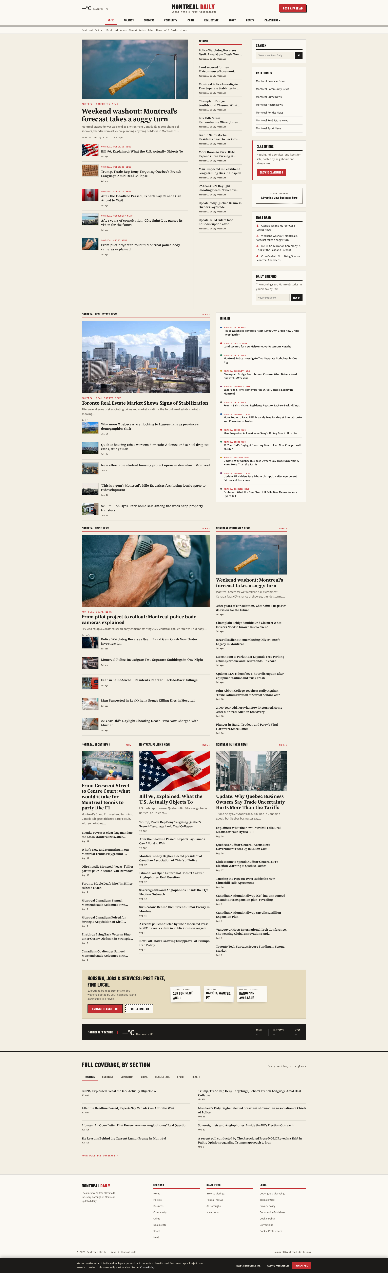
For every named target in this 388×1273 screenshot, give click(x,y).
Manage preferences (278, 1265)
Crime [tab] (144, 1076)
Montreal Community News (272, 89)
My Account (213, 1212)
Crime (191, 20)
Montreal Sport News (268, 128)
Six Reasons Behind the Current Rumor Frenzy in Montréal (124, 1140)
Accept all (302, 1265)
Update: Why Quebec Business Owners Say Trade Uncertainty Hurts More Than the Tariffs (261, 463)
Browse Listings (216, 1193)
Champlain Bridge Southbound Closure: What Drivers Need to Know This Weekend (262, 376)
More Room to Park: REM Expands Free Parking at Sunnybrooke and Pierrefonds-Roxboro (263, 419)
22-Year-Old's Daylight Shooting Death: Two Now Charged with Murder (263, 447)
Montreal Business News (270, 81)
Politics (129, 20)
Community (170, 20)
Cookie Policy (267, 1218)
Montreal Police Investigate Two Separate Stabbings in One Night (260, 360)
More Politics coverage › (100, 1155)
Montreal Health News (269, 105)
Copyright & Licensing (272, 1193)
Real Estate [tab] (162, 1076)
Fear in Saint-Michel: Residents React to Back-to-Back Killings (262, 406)
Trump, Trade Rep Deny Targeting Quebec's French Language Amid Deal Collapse (249, 1095)
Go (299, 55)
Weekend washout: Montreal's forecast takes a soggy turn (276, 238)
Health (250, 20)
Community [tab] (127, 1076)
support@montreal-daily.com (292, 1252)
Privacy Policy (267, 1206)
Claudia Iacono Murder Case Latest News (275, 228)
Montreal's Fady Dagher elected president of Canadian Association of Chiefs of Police (252, 1112)
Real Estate (211, 20)
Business (149, 20)
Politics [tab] (90, 1076)
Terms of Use (267, 1200)
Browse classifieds (271, 172)
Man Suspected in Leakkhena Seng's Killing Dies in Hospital (260, 433)
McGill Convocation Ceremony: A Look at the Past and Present (278, 248)
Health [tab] (196, 1076)
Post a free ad (293, 8)
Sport (232, 20)
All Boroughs (214, 1206)
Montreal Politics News (269, 113)
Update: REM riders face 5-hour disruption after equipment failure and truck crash (260, 478)
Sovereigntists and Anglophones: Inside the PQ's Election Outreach (246, 1127)
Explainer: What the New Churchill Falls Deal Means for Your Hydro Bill (260, 494)
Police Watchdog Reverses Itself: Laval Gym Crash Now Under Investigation (261, 333)
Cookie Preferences (271, 1231)
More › (206, 314)
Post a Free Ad (215, 1200)
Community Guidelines (272, 1212)
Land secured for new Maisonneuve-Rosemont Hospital (258, 347)
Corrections (266, 1225)
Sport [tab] (181, 1076)
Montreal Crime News (269, 97)
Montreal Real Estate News (272, 121)
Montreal (194, 8)
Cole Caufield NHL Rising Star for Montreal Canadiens (278, 258)
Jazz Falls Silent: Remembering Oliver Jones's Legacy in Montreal (258, 392)
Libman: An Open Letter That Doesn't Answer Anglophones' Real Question (135, 1127)
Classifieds (271, 20)
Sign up (296, 297)
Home (111, 20)
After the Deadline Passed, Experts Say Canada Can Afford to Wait (128, 1110)
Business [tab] (107, 1076)
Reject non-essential (248, 1265)
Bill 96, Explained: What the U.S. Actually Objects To (119, 1092)
